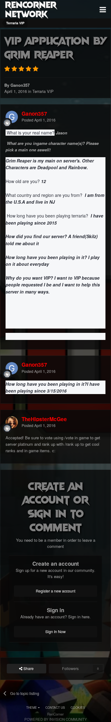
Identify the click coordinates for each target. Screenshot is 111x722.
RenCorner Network (30, 9)
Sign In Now (55, 631)
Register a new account (55, 591)
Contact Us (55, 707)
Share (28, 668)
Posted (39, 120)
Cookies (78, 707)
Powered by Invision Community (55, 719)
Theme (32, 707)
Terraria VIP (43, 91)
